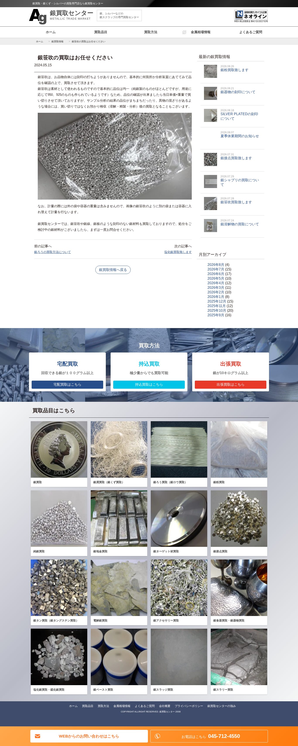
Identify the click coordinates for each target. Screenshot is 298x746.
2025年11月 (216, 306)
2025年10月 (216, 310)
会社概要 (164, 706)
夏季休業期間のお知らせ (240, 134)
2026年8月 (215, 265)
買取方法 (150, 32)
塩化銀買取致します (178, 252)
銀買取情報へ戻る (113, 270)
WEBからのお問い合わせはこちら (89, 736)
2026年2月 (215, 292)
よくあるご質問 (250, 32)
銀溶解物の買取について (240, 222)
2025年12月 (216, 301)
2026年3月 (215, 287)
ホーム (51, 32)
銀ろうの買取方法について (52, 252)
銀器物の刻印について (238, 90)
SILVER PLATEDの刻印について (239, 114)
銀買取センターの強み (221, 706)
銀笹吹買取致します (236, 200)
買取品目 (100, 32)
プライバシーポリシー (189, 706)
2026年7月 (215, 269)
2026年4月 (215, 283)
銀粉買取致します (234, 68)
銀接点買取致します (236, 156)
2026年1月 (215, 297)
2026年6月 (215, 274)
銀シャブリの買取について (240, 180)
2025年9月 (215, 315)
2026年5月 (215, 278)
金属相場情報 (201, 32)
